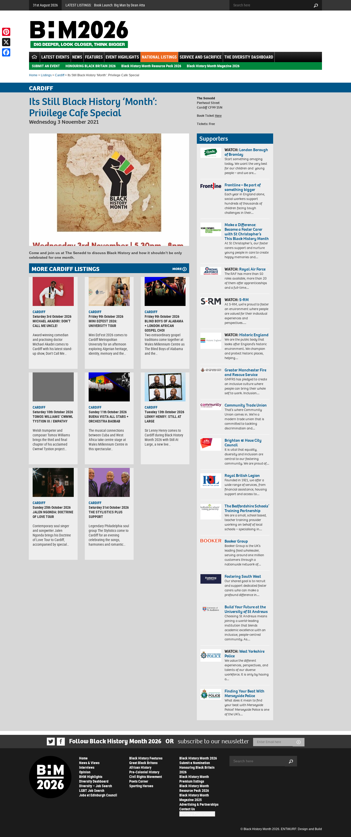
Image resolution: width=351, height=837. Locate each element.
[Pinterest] (6, 32)
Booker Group (237, 541)
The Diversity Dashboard (248, 57)
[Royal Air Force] (210, 271)
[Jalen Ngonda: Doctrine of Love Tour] (53, 482)
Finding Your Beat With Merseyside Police (244, 693)
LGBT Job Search (91, 790)
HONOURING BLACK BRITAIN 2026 (91, 65)
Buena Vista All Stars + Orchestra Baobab (108, 419)
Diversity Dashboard (93, 781)
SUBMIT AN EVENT (46, 65)
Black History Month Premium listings (194, 779)
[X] (6, 42)
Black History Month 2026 (198, 758)
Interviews (86, 767)
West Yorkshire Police (244, 654)
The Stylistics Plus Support (106, 514)
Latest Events (55, 57)
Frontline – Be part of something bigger (243, 187)
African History (140, 767)
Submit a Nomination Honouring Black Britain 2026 (197, 767)
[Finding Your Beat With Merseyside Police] (210, 694)
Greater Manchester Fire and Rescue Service (245, 372)
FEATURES (94, 57)
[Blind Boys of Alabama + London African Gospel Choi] (165, 291)
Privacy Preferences (197, 814)
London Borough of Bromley (246, 152)
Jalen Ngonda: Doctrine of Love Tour (53, 514)
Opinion (84, 771)
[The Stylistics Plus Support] (109, 482)
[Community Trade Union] (210, 406)
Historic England (254, 335)
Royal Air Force (252, 269)
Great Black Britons (143, 762)
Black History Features (145, 758)
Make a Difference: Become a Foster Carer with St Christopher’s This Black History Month (247, 231)
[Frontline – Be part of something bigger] (210, 186)
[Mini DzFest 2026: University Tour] (109, 291)
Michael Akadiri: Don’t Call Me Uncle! (52, 323)
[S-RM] (210, 301)
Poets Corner (138, 781)
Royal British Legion (242, 475)
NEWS (77, 57)
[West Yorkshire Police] (210, 655)
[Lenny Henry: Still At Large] (165, 386)
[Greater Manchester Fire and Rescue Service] (210, 370)
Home (33, 75)
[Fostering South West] (210, 579)
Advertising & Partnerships (198, 804)
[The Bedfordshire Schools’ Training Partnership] (210, 511)
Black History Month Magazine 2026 (213, 65)
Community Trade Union (246, 405)
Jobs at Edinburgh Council (98, 795)
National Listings (159, 57)
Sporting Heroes (141, 785)
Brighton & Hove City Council (243, 443)
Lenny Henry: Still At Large (163, 419)
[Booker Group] (210, 540)
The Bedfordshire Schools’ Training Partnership (247, 508)
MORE (177, 268)
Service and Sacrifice (200, 57)
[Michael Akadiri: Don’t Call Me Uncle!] (53, 291)
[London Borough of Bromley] (210, 153)
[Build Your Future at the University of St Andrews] (210, 609)
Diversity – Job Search (95, 785)
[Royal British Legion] (210, 480)
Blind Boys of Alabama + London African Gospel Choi (164, 326)
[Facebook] (6, 52)
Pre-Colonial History (144, 771)
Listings (46, 75)
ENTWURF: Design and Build (301, 829)
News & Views (89, 762)
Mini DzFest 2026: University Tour (103, 323)
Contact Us (187, 808)
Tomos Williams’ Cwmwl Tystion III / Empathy (53, 419)
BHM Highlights (90, 776)
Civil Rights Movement (145, 776)
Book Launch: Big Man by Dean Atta (119, 5)
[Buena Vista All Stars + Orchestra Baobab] (109, 386)
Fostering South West (243, 576)
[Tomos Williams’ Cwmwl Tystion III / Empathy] (53, 386)
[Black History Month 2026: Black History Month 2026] (79, 34)
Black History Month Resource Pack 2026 (151, 65)
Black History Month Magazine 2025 (194, 797)
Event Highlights (122, 57)
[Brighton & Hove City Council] (210, 444)
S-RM (244, 299)
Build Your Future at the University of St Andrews (246, 609)
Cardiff (59, 75)
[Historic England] (210, 341)
